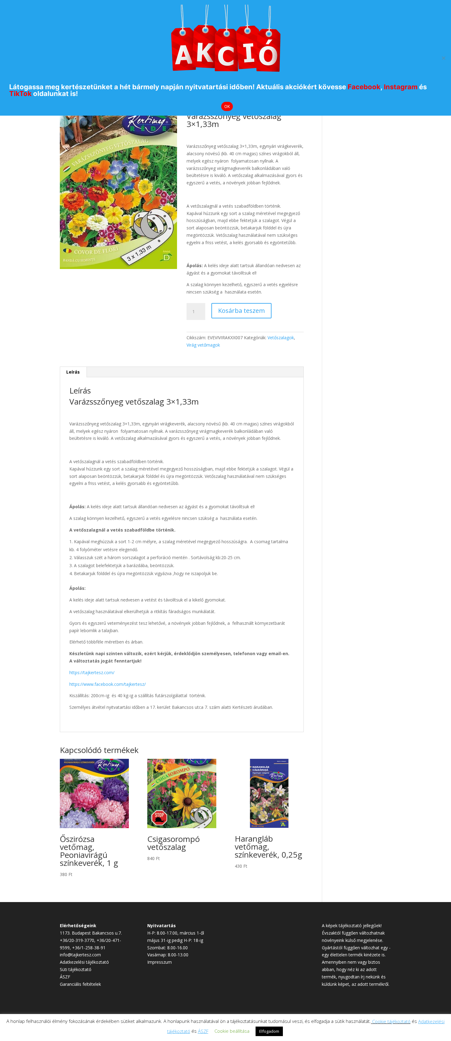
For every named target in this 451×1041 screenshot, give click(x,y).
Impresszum (159, 962)
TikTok (20, 94)
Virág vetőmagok (203, 345)
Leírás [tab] (73, 372)
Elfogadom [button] (269, 1031)
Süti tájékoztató (75, 969)
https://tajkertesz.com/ (91, 672)
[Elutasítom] (443, 58)
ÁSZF (65, 977)
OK (227, 106)
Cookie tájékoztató (391, 1021)
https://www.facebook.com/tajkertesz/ (107, 684)
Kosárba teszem (241, 310)
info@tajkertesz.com (80, 955)
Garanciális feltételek (80, 984)
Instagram (401, 87)
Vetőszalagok (281, 337)
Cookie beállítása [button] (231, 1031)
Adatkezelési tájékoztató (84, 962)
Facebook (364, 87)
